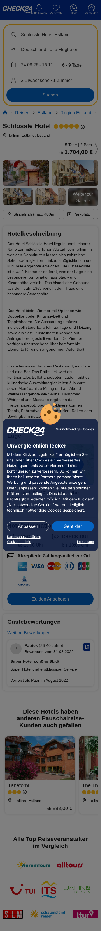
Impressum (85, 542)
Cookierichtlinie (19, 542)
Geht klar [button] (73, 526)
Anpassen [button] (28, 526)
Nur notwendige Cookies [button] (75, 429)
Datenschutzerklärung (24, 537)
